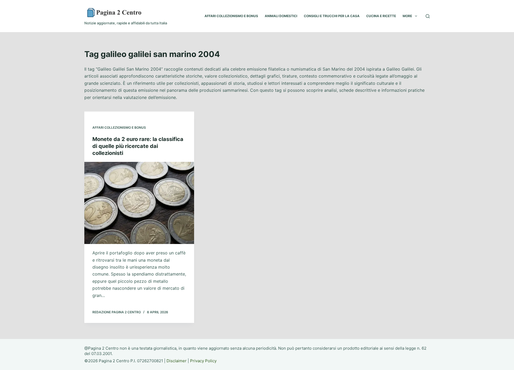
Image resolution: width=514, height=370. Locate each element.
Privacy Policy (203, 360)
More (407, 16)
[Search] (428, 16)
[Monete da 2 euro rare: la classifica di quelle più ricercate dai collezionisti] (139, 203)
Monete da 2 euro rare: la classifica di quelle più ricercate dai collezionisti (137, 146)
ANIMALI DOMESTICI (281, 16)
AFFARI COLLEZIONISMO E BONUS (231, 16)
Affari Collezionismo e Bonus (119, 127)
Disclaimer (177, 360)
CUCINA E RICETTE (381, 16)
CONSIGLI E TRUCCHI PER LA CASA (332, 16)
